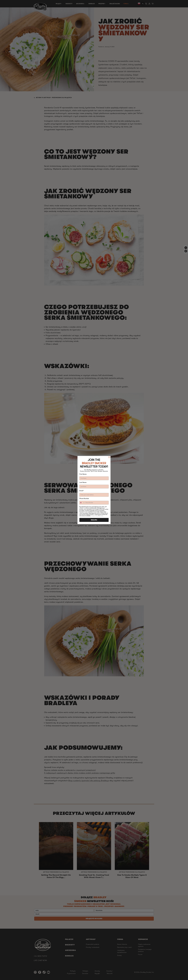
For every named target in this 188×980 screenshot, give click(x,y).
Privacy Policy (94, 515)
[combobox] (82, 502)
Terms (101, 515)
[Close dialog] (109, 457)
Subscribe (94, 520)
